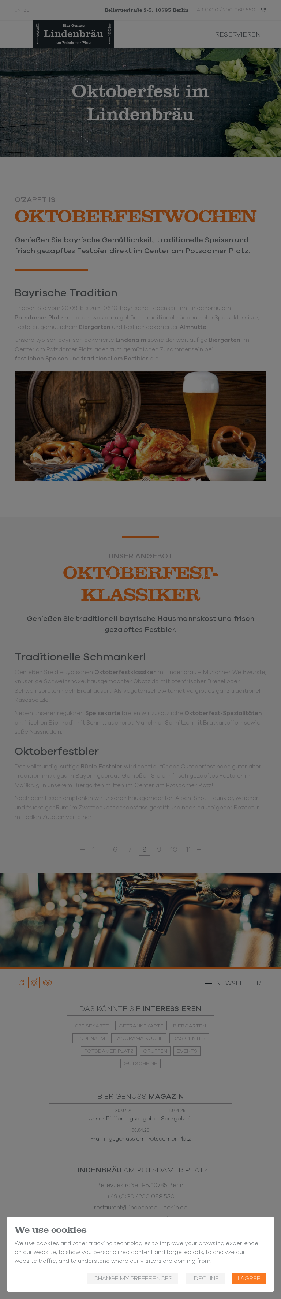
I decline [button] (205, 1278)
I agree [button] (249, 1278)
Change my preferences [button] (132, 1278)
